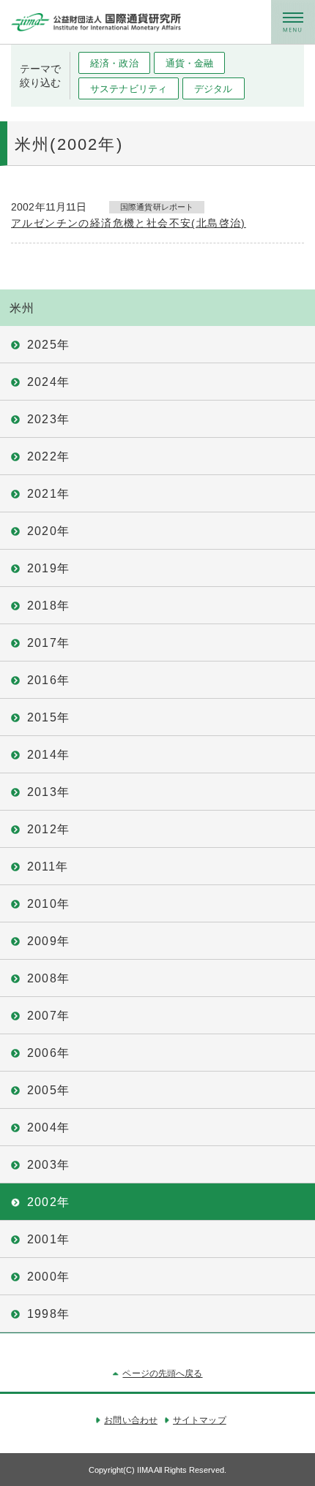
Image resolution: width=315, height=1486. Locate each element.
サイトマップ (199, 1420)
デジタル (213, 88)
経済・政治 (114, 63)
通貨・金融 (190, 63)
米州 (22, 308)
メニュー (293, 22)
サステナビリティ (128, 88)
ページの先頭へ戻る (162, 1373)
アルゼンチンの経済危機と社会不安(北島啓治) (128, 223)
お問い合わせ (131, 1420)
